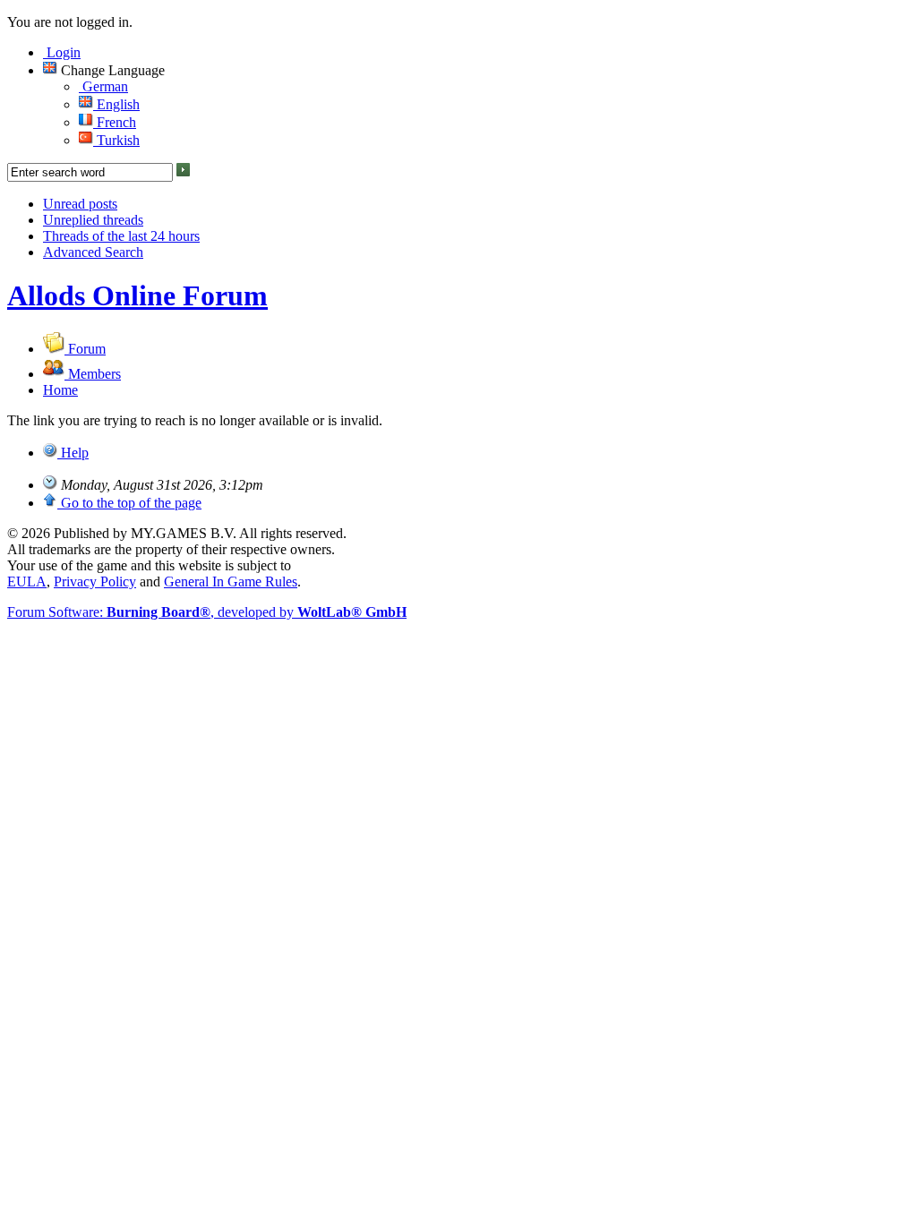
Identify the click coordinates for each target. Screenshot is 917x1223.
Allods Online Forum (137, 295)
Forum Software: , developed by (207, 612)
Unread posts (80, 203)
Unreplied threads (93, 219)
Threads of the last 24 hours (121, 236)
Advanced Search (93, 252)
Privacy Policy (95, 581)
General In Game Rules (230, 581)
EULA (27, 581)
